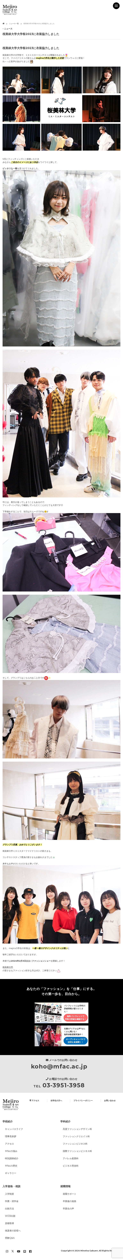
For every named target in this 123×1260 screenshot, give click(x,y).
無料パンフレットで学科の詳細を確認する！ (75, 1017)
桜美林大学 (8, 967)
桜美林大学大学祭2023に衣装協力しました (39, 24)
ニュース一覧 (14, 24)
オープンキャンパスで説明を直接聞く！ (75, 1040)
